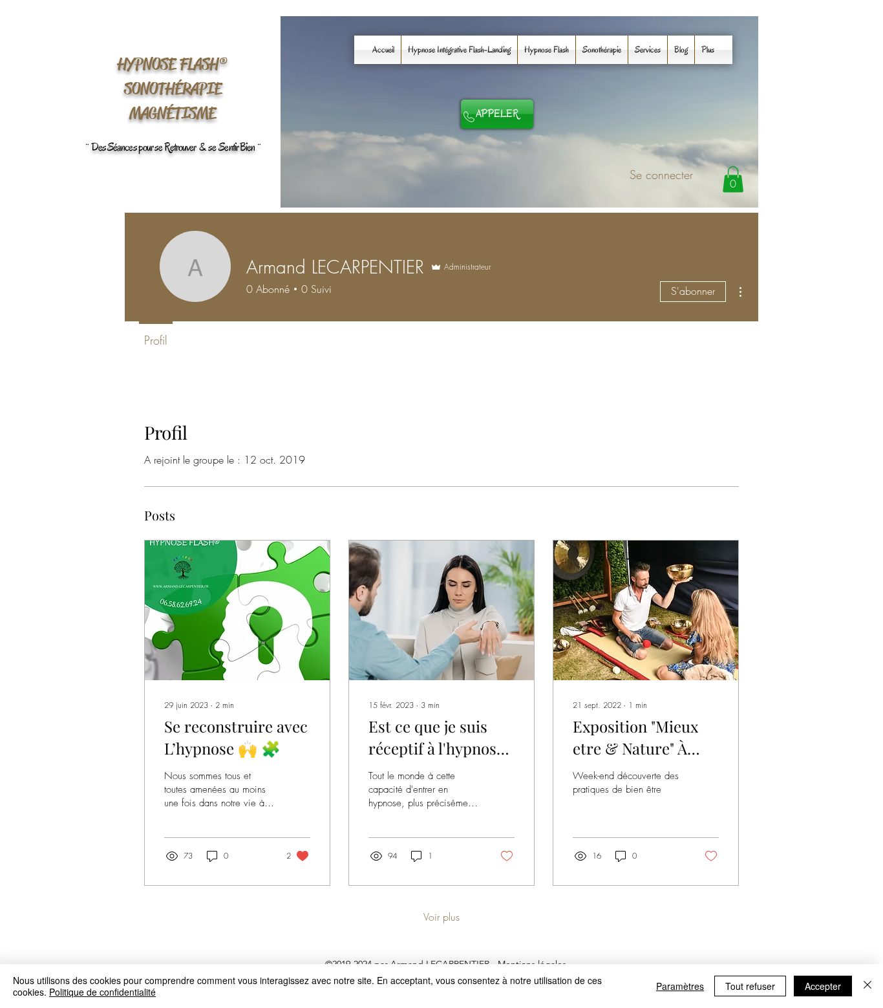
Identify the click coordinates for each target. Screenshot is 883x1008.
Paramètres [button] (680, 986)
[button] (733, 179)
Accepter (823, 986)
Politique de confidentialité (102, 991)
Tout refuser (750, 986)
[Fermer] (867, 986)
